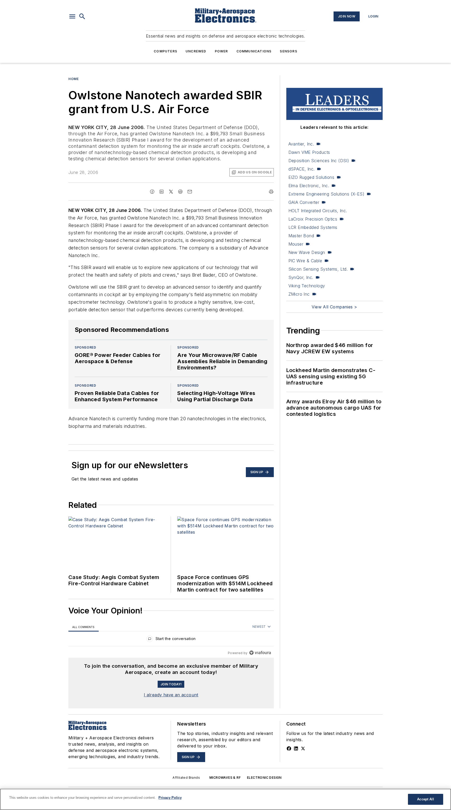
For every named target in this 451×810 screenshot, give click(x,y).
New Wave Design (306, 252)
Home (73, 79)
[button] (72, 16)
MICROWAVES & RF (225, 777)
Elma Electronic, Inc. (308, 185)
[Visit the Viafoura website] (260, 652)
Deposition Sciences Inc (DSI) (318, 160)
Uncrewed (196, 51)
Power (221, 51)
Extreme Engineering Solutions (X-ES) (326, 194)
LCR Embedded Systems (312, 227)
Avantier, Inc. (301, 144)
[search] (82, 16)
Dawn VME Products (309, 152)
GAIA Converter (303, 202)
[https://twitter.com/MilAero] (303, 748)
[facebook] (152, 191)
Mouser (295, 244)
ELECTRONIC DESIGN (264, 777)
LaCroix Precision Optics (312, 219)
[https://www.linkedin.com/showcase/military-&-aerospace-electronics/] (296, 748)
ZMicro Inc (299, 294)
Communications (254, 51)
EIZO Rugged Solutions (311, 177)
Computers (165, 51)
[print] (271, 191)
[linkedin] (161, 191)
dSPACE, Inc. (301, 169)
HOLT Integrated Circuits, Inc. (317, 210)
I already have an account (171, 694)
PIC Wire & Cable (305, 260)
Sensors (288, 51)
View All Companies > (334, 306)
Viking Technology (306, 285)
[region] (171, 640)
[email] (189, 191)
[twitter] (171, 191)
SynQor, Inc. (300, 277)
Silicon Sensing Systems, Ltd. (318, 269)
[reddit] (180, 191)
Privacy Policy (170, 798)
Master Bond (301, 235)
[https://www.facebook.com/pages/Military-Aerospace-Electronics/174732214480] (289, 748)
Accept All (425, 799)
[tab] (83, 627)
